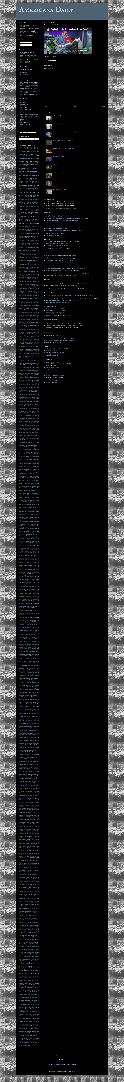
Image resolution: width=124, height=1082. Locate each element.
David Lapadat (24, 494)
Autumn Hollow (26, 390)
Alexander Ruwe (30, 356)
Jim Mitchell (31, 634)
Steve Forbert (27, 319)
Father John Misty (33, 539)
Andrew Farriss (21, 373)
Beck (38, 395)
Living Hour (29, 707)
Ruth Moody (37, 856)
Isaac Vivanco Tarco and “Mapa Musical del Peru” (56, 287)
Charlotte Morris (35, 191)
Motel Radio (25, 767)
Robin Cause (28, 842)
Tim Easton (24, 336)
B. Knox (26, 391)
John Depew (35, 642)
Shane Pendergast (36, 881)
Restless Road (25, 825)
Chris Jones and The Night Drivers (33, 241)
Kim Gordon (33, 278)
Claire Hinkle (33, 462)
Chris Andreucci (24, 449)
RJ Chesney (21, 305)
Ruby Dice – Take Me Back (51, 235)
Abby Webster (24, 349)
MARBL (20, 720)
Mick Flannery (36, 754)
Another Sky (33, 380)
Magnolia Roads (22, 287)
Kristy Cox (37, 682)
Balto (22, 230)
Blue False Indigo (34, 408)
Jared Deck (35, 613)
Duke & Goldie (34, 251)
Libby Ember (34, 699)
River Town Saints (33, 306)
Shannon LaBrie (32, 315)
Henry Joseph (31, 589)
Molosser (31, 150)
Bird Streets (37, 404)
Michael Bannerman (25, 750)
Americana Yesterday (24, 100)
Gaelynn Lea (21, 551)
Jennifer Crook (23, 624)
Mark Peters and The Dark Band (33, 734)
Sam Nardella (34, 863)
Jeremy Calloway (31, 626)
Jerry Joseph (37, 627)
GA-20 (27, 549)
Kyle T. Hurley (21, 281)
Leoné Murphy (26, 696)
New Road (37, 778)
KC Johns (24, 662)
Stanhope (29, 318)
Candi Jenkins (30, 236)
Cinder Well (31, 244)
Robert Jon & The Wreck (24, 154)
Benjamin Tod (21, 400)
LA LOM (22, 685)
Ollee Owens (32, 301)
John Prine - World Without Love (59, 189)
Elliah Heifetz (32, 524)
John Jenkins (27, 644)
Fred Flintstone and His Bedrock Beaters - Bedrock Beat (57, 340)
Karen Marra (32, 664)
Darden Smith (31, 486)
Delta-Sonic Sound (36, 503)
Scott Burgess (32, 874)
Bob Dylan (21, 169)
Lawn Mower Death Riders (30, 693)
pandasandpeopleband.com (50, 56)
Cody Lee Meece (33, 465)
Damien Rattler (36, 479)
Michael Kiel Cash (35, 751)
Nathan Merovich (36, 774)
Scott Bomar (27, 874)
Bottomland (28, 415)
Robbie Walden (34, 835)
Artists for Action (25, 385)
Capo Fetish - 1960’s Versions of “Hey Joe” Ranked (56, 363)
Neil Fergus (31, 777)
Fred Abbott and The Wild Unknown (25, 548)
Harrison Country (25, 582)
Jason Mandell (29, 616)
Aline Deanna (32, 357)
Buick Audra (37, 425)
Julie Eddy (35, 659)
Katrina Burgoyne (22, 278)
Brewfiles (23, 419)
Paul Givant (29, 799)
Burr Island (31, 234)
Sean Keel (37, 877)
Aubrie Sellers (33, 387)
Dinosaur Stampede (26, 508)
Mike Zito (27, 761)
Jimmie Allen (28, 635)
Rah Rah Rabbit (29, 818)
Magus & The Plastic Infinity (34, 724)
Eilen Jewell (21, 157)
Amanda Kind (27, 363)
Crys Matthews (29, 476)
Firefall (33, 254)
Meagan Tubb (21, 747)
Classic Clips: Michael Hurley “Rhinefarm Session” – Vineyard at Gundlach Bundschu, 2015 (64, 218)
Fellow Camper (31, 541)
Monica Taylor (21, 765)
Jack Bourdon (21, 603)
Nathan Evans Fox (22, 295)
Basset (31, 185)
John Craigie (31, 642)
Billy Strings (31, 155)
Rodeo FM (25, 843)
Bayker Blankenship (22, 395)
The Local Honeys (32, 329)
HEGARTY (21, 576)
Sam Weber (29, 866)
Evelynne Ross (28, 535)
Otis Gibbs (26, 215)
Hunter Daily (34, 594)
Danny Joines (25, 484)
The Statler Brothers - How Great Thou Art (54, 348)
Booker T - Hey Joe (49, 365)
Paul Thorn (21, 302)
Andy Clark (37, 374)
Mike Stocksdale (22, 761)
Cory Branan (28, 470)
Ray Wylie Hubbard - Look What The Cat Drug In (62, 140)
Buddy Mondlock (27, 425)
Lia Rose (23, 174)
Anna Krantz (26, 229)
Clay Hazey (29, 463)
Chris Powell (29, 456)
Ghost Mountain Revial (35, 561)
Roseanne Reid (21, 850)
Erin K (36, 531)
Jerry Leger (21, 205)
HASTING (37, 575)
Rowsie (35, 853)
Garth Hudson (35, 552)
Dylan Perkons (25, 517)
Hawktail (34, 583)
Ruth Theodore (21, 857)
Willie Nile (32, 342)
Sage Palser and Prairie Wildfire (24, 861)
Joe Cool (24, 638)
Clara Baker (25, 463)
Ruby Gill (30, 854)
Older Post (102, 106)
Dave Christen (26, 147)
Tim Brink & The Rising (32, 335)
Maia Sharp (21, 726)
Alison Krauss (36, 357)
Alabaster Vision (22, 353)
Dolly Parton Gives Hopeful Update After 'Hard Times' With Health (59, 257)
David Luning (21, 195)
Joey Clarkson (31, 641)
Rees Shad (21, 825)
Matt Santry (37, 741)
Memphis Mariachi (22, 748)
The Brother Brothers (33, 217)
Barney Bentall (26, 230)
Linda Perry (26, 703)
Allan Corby (26, 360)
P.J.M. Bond (29, 794)
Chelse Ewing (34, 446)
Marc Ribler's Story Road (25, 729)
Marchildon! (32, 729)
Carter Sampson (34, 436)
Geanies (32, 555)
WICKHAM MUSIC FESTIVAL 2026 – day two (56, 248)
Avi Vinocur (35, 390)
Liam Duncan (25, 699)
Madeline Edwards (22, 722)
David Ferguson (32, 250)
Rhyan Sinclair (28, 826)
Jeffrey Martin (24, 203)
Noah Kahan (23, 782)
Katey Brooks (24, 668)
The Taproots (24, 333)
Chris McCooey (34, 455)
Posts (22, 42)
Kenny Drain (31, 676)
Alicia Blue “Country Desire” (51, 216)
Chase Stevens (28, 446)
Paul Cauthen (24, 799)
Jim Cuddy (21, 634)
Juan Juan (25, 658)
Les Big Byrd (32, 696)
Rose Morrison (36, 849)
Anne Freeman (29, 378)
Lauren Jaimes (31, 692)
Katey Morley (21, 277)
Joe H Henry (33, 271)
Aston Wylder (27, 387)
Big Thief (37, 230)
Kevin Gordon (22, 207)
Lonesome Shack (32, 284)
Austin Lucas (34, 388)
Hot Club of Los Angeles (26, 593)
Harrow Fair (31, 582)
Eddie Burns (37, 518)
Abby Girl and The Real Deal (31, 347)
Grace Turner (21, 260)
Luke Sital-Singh (34, 716)
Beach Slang (28, 395)
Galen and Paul (24, 552)
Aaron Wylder (31, 224)
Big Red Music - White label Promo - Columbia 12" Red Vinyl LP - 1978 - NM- (62, 325)
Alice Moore (25, 357)
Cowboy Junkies (22, 473)
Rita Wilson (37, 832)
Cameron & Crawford (32, 431)
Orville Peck (21, 792)
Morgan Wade (22, 213)
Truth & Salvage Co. (29, 337)
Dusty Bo (35, 514)
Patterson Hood (34, 798)
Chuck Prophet (36, 460)
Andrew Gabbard (27, 373)
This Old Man (23, 76)
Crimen (24, 476)
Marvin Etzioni (34, 288)
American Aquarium (30, 227)
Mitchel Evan (26, 764)
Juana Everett (29, 658)
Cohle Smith (25, 466)
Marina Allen (36, 730)
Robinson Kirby (34, 842)
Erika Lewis (32, 531)
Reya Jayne (31, 825)
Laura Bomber (30, 689)
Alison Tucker (32, 359)
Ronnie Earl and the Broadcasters (29, 846)
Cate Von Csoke (31, 237)
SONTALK (37, 860)
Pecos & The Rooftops (28, 803)
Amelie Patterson (24, 364)
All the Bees (27, 182)
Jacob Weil (32, 604)
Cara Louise (23, 189)
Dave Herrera (21, 490)
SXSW (31, 216)
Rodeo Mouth (32, 308)
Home (75, 106)
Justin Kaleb (32, 205)
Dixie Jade (35, 508)
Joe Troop (25, 640)
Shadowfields (28, 880)
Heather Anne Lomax (23, 263)
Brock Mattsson (36, 421)
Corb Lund (24, 469)
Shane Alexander (25, 881)
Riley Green (24, 832)
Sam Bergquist (24, 863)
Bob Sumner (31, 411)
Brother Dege (23, 424)
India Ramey (34, 200)
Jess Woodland (24, 630)
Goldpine (29, 565)
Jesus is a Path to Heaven (32, 631)
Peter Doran (35, 805)
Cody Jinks (37, 155)
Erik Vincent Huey (25, 198)
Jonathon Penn (25, 654)
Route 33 (32, 853)
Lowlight (37, 713)
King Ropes (27, 679)
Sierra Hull (32, 316)
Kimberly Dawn (36, 678)
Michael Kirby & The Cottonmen (25, 753)
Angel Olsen (26, 376)
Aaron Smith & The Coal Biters (29, 346)
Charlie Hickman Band (23, 442)
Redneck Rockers (36, 823)
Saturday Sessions (36, 873)
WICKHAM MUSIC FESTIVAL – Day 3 (54, 247)
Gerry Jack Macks (30, 559)
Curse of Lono (27, 477)
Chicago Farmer (22, 192)
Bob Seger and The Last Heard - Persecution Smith (56, 337)
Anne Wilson (34, 378)
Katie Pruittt (34, 672)
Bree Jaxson (34, 418)
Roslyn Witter (30, 851)
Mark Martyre (37, 733)
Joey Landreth (36, 641)
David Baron (34, 491)
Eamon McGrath (22, 518)
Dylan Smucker (36, 517)
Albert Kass (28, 353)
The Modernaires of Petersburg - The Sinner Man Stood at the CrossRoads (29, 83)
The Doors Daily (23, 119)
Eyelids (34, 537)
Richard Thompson (27, 829)
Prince (20, 813)
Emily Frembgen (24, 527)
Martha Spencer (22, 736)
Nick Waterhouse (26, 781)
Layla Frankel (24, 695)
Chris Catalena (21, 450)
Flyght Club (31, 544)
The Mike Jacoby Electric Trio (31, 220)
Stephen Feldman (22, 319)
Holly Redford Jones (26, 592)
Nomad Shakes (24, 785)
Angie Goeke (21, 377)
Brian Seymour (27, 169)
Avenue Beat (21, 185)
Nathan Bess (25, 774)
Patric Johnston (30, 796)
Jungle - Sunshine (49, 380)
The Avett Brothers (32, 323)
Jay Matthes (25, 617)
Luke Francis (26, 285)
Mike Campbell (34, 757)
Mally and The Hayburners (34, 726)
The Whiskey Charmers (31, 333)
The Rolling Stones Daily (25, 124)
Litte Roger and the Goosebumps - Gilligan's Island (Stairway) (58, 338)
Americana (37, 367)
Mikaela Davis (29, 757)
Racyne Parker (22, 818)
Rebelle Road (23, 306)
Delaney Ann (25, 503)
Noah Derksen (23, 299)
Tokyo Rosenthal (36, 222)
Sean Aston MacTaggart (26, 877)
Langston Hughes (27, 686)
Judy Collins (35, 274)
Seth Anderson (26, 312)
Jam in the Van (36, 609)
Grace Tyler (37, 566)
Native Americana (28, 775)
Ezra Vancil (24, 538)
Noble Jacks (21, 784)
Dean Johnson (34, 498)
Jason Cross (33, 614)
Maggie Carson (36, 723)
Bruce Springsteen (35, 169)
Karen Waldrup (36, 664)
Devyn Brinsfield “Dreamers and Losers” (54, 222)
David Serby (37, 250)
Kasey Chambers (34, 665)
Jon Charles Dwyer (33, 648)
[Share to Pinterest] (55, 60)
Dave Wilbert (21, 491)
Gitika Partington (24, 258)
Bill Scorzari (21, 186)
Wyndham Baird (36, 223)
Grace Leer (37, 258)
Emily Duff (21, 159)
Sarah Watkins (31, 871)
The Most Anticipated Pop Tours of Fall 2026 (55, 302)
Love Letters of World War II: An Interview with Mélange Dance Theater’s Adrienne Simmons (64, 282)
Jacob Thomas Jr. (27, 604)
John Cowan (21, 642)
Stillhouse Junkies (33, 319)
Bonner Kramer (36, 412)
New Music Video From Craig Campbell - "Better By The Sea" (58, 208)
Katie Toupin (37, 277)
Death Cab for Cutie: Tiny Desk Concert (54, 312)
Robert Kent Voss (30, 839)
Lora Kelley (23, 712)
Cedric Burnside (33, 439)
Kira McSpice (21, 681)
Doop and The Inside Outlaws (27, 511)
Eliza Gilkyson (34, 196)
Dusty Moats (27, 196)
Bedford (20, 397)
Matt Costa (37, 740)
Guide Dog (24, 575)
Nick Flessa (30, 298)
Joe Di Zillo (28, 638)
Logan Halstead (34, 709)
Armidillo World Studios (33, 384)
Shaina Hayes (33, 880)
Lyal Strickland (27, 719)
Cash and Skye (25, 237)
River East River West (29, 833)
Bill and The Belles (29, 402)
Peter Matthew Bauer (25, 806)
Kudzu (27, 207)
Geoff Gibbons (31, 257)
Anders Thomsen (24, 370)
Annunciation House (26, 380)
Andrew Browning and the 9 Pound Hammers (31, 371)
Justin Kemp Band (29, 661)
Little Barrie (23, 705)
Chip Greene (35, 448)
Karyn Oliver (27, 665)
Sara (32, 867)
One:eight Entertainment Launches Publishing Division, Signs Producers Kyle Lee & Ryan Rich (65, 273)
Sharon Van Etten (22, 884)
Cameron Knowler (25, 432)
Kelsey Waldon (30, 675)
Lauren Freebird (25, 692)
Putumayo (29, 813)
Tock (31, 222)
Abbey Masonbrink (22, 347)
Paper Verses (21, 796)
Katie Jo (24, 672)
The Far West (24, 328)
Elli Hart (27, 524)
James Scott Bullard (27, 611)
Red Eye (20, 823)
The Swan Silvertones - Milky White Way (28, 88)
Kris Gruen (21, 682)
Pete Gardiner (25, 302)
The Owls (37, 330)
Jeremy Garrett (21, 627)
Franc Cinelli (23, 546)
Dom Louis (23, 510)
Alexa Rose (25, 356)
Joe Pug (32, 638)
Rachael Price (23, 815)
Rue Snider (21, 216)
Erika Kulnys (27, 531)
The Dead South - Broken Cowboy (27, 28)
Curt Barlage (32, 477)
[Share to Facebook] (53, 60)
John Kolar (32, 644)
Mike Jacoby (27, 758)
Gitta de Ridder (36, 562)
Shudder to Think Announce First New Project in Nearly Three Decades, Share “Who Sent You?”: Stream (67, 297)
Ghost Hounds (27, 561)
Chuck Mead (31, 460)
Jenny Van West (25, 626)
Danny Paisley (36, 484)
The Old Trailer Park (24, 122)
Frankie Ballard (29, 546)
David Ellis (29, 493)
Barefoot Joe (27, 394)
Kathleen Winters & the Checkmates (26, 669)
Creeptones (21, 476)
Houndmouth (34, 593)
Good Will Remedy (31, 258)
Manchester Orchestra (28, 727)
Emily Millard (26, 528)
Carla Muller (23, 435)
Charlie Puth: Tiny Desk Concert (52, 313)
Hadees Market (26, 576)
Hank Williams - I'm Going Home (27, 94)
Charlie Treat (37, 239)
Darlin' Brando (36, 486)
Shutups (25, 885)
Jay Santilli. (30, 617)
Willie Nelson (26, 168)
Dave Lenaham (31, 490)
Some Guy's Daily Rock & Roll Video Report (29, 114)
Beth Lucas (31, 401)
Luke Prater (28, 716)
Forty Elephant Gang (22, 256)
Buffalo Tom (32, 425)
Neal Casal (37, 775)
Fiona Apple (37, 541)
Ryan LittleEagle (36, 857)
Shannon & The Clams (28, 883)
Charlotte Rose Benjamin (32, 445)
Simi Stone (22, 887)
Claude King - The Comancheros (52, 352)
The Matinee (26, 330)
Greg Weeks (26, 572)
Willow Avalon (21, 343)
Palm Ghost (23, 795)
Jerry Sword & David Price (23, 628)
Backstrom (35, 391)
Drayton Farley (28, 171)
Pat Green (25, 796)
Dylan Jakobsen (34, 515)
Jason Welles (35, 616)
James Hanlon (21, 610)
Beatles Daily (23, 102)
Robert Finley (23, 837)
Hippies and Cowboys (32, 263)
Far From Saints (27, 539)
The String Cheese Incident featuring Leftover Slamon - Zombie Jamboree (60, 379)
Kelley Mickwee (36, 674)
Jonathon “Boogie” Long (32, 654)
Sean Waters (21, 878)
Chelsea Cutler (29, 240)
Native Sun (33, 775)
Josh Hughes (32, 657)
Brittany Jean (27, 421)
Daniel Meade (27, 483)
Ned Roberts (26, 777)
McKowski (37, 210)
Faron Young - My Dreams (51, 355)
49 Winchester (21, 224)
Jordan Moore (29, 274)
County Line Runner (35, 470)
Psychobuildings (24, 813)
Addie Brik (21, 352)
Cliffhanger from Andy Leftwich (26, 59)
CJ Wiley (32, 428)
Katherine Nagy (30, 668)
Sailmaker (32, 861)
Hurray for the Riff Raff (31, 596)
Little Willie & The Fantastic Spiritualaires (29, 706)
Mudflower (25, 768)
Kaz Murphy (30, 674)
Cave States (29, 439)
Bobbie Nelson (21, 412)
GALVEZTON (31, 549)
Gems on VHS (36, 555)
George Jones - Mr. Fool (50, 350)
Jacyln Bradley (21, 606)
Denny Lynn (37, 504)
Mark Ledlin (32, 733)
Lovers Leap (27, 713)
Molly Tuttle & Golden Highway (29, 294)
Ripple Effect (32, 832)
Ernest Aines (24, 532)
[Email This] (48, 60)
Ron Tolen (34, 145)
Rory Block (37, 308)
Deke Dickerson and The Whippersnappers (30, 501)
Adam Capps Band (36, 349)
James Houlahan (27, 610)
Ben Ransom (33, 398)
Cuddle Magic (21, 477)
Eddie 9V (27, 518)
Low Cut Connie (33, 713)
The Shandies (32, 179)
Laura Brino (35, 689)
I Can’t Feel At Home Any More (26, 71)
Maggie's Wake (36, 285)
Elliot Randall (36, 524)
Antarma (37, 380)
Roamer (38, 833)
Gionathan (31, 562)
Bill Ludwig (23, 402)
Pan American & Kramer (30, 795)
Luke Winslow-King (26, 717)
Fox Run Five (35, 545)
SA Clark (26, 860)
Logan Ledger (27, 284)
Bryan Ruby (27, 234)
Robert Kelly (24, 839)
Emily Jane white (36, 527)
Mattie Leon (25, 744)
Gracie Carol (21, 568)
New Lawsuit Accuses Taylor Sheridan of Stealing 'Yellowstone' (58, 255)
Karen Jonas (27, 664)
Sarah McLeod (24, 870)
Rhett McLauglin (36, 825)
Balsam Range (27, 185)
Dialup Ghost (21, 507)
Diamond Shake (27, 507)
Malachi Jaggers (28, 287)
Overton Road (34, 792)
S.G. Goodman (21, 860)
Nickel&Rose (33, 213)
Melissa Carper (27, 291)
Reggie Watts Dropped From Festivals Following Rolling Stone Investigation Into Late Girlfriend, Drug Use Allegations (70, 298)
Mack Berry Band (29, 720)
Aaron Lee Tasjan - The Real (58, 156)
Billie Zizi (35, 402)
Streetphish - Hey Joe (50, 362)
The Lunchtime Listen (24, 120)
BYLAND (31, 391)
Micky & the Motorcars (27, 755)
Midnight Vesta (23, 757)
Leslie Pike (37, 696)
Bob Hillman (21, 411)
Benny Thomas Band (33, 400)
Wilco (26, 223)
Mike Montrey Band (35, 760)
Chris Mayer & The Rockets (24, 455)
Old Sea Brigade (32, 788)
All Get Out (21, 360)
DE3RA (25, 479)
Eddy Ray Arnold (22, 520)
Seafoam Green (36, 150)
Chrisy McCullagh (25, 460)
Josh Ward (21, 658)
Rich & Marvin (34, 826)
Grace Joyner (27, 566)
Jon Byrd (27, 648)
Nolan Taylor (29, 299)
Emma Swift (24, 253)
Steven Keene (33, 157)
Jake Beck (20, 607)
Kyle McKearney (36, 280)
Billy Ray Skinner (25, 404)
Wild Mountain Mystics (25, 342)
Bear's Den (37, 168)
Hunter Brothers (28, 594)
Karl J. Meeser (22, 665)
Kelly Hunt (21, 675)
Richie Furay (24, 830)
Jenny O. (33, 624)
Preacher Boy (24, 812)
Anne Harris (37, 182)
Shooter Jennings (22, 316)
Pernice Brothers (25, 805)
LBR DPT (26, 685)
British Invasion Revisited (25, 109)
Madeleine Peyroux (23, 210)
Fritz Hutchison (34, 548)
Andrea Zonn (21, 371)
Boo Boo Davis (32, 414)
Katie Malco (27, 277)
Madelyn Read (36, 722)
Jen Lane (32, 268)
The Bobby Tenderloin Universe (25, 325)
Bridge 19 (35, 419)
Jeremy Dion (37, 626)
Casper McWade (24, 438)
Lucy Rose (37, 284)
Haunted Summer (29, 261)
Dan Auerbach (31, 193)
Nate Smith (34, 772)
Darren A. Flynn (22, 487)
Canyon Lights (33, 433)
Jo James (33, 637)
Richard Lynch (21, 829)
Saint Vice (35, 861)
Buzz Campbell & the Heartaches (24, 426)
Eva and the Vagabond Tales (26, 254)
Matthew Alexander (32, 743)
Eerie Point (33, 520)
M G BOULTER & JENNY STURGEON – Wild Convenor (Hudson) (60, 241)
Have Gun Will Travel (26, 583)
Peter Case (35, 165)
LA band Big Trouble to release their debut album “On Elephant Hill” (59, 220)
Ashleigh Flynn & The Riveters (32, 183)
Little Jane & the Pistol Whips (31, 705)
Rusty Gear (26, 309)
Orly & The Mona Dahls (35, 791)
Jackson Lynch (21, 604)
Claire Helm (28, 462)
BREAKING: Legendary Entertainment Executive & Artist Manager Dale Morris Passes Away (64, 268)
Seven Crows (26, 878)
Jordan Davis (32, 655)
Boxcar (31, 415)
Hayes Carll (24, 585)
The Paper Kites (26, 222)
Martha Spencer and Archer (30, 736)
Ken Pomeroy (35, 675)
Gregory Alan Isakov (32, 572)
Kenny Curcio (36, 206)
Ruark (38, 853)
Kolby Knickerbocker (27, 681)
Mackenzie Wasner (36, 720)
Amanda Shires (29, 151)
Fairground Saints (30, 538)
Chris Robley (34, 192)
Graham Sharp (26, 260)
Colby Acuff (21, 171)
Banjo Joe (23, 394)
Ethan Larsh (25, 534)
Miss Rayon (21, 764)
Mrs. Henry (30, 767)
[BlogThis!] (50, 60)
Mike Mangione (22, 760)
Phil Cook (35, 806)
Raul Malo (26, 819)
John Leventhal (36, 644)
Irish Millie (30, 264)
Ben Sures (37, 398)
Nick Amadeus (24, 298)
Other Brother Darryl (27, 792)
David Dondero (24, 493)
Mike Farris (23, 758)
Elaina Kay (21, 521)
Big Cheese (36, 401)
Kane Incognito (32, 275)
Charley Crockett (36, 151)
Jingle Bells (29, 637)
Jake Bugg (24, 607)
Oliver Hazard (27, 301)
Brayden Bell (23, 418)
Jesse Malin (28, 270)
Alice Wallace (21, 182)
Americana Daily (46, 10)
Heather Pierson (25, 586)
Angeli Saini (37, 376)
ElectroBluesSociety (35, 521)
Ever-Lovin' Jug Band (35, 535)
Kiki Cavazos (26, 678)
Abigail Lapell (21, 226)
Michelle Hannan (30, 754)
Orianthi (29, 791)
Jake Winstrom (31, 609)
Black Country (21, 405)
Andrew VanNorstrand (31, 374)
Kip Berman (31, 679)
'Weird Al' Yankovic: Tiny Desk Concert (54, 308)
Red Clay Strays (36, 822)
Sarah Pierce (30, 870)
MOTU (24, 720)
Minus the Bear (33, 761)
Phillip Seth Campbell (26, 808)
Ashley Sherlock (22, 387)
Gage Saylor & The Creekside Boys (30, 551)
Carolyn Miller (23, 436)
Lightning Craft (23, 700)
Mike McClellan (28, 760)
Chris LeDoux (36, 453)
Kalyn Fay (23, 664)
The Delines (26, 326)
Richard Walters (34, 829)
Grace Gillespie (21, 566)
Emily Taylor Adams (33, 528)
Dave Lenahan (36, 490)
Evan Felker (35, 534)
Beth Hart (24, 401)
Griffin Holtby (29, 573)
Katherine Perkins (36, 668)
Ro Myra (34, 833)
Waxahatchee (25, 181)
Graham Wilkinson (36, 568)
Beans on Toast (36, 185)
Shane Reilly (21, 883)
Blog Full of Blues (24, 106)
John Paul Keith (33, 645)
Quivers (38, 813)
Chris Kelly (31, 453)
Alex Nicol (37, 181)
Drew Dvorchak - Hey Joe (51, 367)
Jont (29, 655)
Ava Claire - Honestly (56, 115)
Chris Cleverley (32, 450)
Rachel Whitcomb (36, 816)
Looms (20, 209)
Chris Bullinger (24, 241)
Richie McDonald (30, 830)
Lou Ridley (23, 713)
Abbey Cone (37, 346)
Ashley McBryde (31, 385)
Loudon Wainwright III (27, 209)
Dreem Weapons (25, 513)
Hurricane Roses (24, 264)
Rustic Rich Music (25, 856)
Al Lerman (37, 352)
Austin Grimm (29, 388)
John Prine (32, 161)
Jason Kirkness (24, 616)
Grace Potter (24, 161)
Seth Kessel (31, 312)
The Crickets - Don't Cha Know (52, 342)
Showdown (28, 316)
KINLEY (22, 275)
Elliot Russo (21, 525)
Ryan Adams (26, 857)
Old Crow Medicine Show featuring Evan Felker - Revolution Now (28, 30)
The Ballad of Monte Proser (25, 72)
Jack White (37, 603)
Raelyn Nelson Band (32, 305)
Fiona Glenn (21, 542)
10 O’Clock (22, 74)
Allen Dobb (32, 182)
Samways (29, 867)
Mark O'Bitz (25, 734)
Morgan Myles (33, 765)
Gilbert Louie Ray (22, 562)
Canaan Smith (21, 433)
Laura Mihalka (26, 690)
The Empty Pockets (31, 326)
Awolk (23, 391)
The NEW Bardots (32, 330)
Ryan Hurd (31, 857)
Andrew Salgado (24, 374)
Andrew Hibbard (33, 373)
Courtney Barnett (31, 247)
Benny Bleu (27, 400)
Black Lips (26, 405)
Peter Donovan (30, 302)
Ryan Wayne (28, 167)
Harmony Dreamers (33, 580)
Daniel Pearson (33, 483)
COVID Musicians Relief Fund (28, 429)
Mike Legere (30, 292)
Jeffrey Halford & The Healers (31, 621)
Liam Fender (29, 699)
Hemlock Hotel (33, 587)
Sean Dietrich (33, 877)
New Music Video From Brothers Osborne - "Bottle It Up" (57, 201)
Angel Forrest (21, 376)
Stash (33, 318)
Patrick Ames (21, 798)
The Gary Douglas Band (31, 328)
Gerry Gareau (24, 559)
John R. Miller (24, 274)
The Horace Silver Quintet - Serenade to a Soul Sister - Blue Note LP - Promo (61, 323)
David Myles (27, 195)
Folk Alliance (36, 254)
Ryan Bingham (31, 309)
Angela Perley (31, 376)
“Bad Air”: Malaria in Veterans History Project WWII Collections (59, 285)
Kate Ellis (37, 275)
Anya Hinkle (21, 183)
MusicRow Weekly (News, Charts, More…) (54, 272)
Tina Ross (28, 336)
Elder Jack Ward (29, 521)
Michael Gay (24, 751)
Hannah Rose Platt (23, 152)
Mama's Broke (21, 727)
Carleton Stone (33, 435)
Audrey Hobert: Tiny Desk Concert (53, 310)
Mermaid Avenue (22, 212)
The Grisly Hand (33, 219)
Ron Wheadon (36, 844)
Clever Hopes (34, 463)
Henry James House (25, 589)
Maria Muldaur (24, 730)
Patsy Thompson (27, 798)
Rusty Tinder (32, 856)
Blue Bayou (28, 408)
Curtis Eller (37, 477)
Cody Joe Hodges (25, 465)
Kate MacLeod (33, 172)
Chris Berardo (30, 449)
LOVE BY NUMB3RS (32, 685)
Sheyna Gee (37, 315)
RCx (20, 815)
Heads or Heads (29, 585)
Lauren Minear (36, 692)
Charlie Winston (24, 443)
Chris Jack (31, 452)
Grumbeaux (34, 573)
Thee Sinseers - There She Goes (52, 377)
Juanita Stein (34, 658)
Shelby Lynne (37, 884)
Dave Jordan (26, 490)
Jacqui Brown (37, 604)
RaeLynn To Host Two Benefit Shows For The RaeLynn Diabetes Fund (60, 270)
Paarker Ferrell (34, 794)
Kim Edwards (31, 678)
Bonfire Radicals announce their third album (54, 243)
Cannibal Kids (27, 433)
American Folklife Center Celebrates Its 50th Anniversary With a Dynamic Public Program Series (65, 283)
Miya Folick (31, 764)
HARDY (33, 575)
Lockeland (29, 709)
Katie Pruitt (32, 277)
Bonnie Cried (21, 414)
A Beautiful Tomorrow (28, 343)
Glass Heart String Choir (23, 563)
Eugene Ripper (29, 534)
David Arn (27, 250)
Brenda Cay (25, 188)
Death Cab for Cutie (25, 500)
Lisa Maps (35, 703)
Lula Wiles (33, 717)
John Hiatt (23, 644)
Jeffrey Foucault (22, 621)
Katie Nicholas (29, 672)
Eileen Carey (37, 520)
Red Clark (31, 822)
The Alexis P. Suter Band (23, 323)
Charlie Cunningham (25, 239)
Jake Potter (21, 609)
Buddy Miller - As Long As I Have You (28, 25)
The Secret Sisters (27, 332)
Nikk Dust (31, 781)
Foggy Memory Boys (22, 545)
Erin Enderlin (32, 198)
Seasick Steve (21, 312)
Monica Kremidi (36, 764)
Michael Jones (29, 751)
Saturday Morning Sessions (27, 873)
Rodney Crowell (34, 154)
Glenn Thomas (34, 563)
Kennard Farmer (25, 676)
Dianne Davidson (33, 507)
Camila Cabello (31, 432)
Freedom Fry (26, 199)
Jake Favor (28, 607)
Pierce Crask (23, 809)
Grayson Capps (32, 569)
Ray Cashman (36, 819)
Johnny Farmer (33, 647)
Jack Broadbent (27, 603)
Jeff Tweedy (28, 268)
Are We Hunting (33, 383)
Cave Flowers (36, 189)
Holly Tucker (32, 592)
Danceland (37, 481)
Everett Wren (21, 537)
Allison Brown (36, 360)
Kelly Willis (25, 675)
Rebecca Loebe (25, 175)
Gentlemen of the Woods (34, 556)
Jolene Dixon (23, 648)
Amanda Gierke (21, 363)
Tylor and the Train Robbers (27, 339)
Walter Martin (21, 223)
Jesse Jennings (34, 630)
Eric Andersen (35, 253)
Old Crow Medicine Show (27, 165)
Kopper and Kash (34, 681)
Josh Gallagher (26, 657)
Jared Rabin (23, 614)
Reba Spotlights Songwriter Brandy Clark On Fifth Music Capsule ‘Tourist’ (61, 275)
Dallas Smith (31, 479)
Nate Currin (30, 772)
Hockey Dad (35, 590)
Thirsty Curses (24, 335)
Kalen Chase (27, 275)
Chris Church (26, 450)
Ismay (23, 202)
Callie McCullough (24, 236)
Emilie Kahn (34, 525)
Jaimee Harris (32, 606)
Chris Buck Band (36, 449)
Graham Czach (29, 568)
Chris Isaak (27, 452)
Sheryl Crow (21, 217)
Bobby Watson (26, 412)
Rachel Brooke (24, 816)
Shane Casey (30, 881)
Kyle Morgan (29, 683)
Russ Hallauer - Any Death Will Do (59, 181)
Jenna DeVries (34, 623)
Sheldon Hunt (21, 885)
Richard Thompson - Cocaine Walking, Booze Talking (63, 148)
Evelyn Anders (23, 535)
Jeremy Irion (27, 627)
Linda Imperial (21, 703)
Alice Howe (34, 226)
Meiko (38, 747)
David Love (29, 494)
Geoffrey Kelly (26, 558)
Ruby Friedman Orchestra (23, 854)
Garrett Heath (32, 199)
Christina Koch (25, 459)
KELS (28, 662)
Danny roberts (21, 486)
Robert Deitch (31, 836)
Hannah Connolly (25, 579)
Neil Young (35, 295)
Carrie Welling (28, 436)
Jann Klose (31, 613)
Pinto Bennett (23, 304)
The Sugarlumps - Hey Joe (51, 369)
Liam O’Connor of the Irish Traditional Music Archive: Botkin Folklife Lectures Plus (63, 288)
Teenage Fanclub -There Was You (52, 375)
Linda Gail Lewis (36, 702)
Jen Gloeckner (29, 623)
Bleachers (30, 407)
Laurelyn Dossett (33, 690)
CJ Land (28, 428)
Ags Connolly (31, 352)
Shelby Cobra (31, 884)
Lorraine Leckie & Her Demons (31, 712)
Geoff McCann (21, 558)
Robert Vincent (23, 842)
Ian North (29, 200)
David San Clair (34, 496)
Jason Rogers (35, 267)
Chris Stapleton (33, 243)
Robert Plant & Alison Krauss (29, 840)
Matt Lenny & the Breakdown (24, 741)
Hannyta (35, 579)
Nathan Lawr (28, 213)
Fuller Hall (23, 549)
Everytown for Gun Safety (28, 537)
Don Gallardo (34, 510)
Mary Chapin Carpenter (32, 738)
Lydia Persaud (36, 209)
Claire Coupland (22, 462)
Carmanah (34, 236)
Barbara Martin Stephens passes (26, 55)
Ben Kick (29, 398)
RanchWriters (21, 819)
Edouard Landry (28, 520)
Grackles (25, 568)
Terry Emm (27, 322)
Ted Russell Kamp (27, 148)
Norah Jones (29, 785)
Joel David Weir (30, 640)
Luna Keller (37, 717)
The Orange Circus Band (27, 178)
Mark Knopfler (26, 733)
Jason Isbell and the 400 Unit (27, 267)
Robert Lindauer (36, 839)
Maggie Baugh (31, 723)
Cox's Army (27, 473)
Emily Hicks (30, 527)
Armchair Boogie (25, 384)
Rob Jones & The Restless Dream (25, 835)
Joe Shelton (36, 638)
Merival (35, 748)
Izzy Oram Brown (34, 600)
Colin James (30, 466)
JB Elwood (27, 202)
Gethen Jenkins (21, 561)
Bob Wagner (37, 411)
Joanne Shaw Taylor (22, 271)
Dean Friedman (29, 498)
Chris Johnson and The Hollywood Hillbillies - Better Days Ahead (65, 132)
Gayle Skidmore (27, 555)
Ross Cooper (35, 851)
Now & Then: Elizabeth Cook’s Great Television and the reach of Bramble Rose (61, 230)
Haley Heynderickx (33, 576)
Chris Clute (37, 450)
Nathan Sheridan (22, 775)
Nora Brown (34, 299)
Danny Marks (31, 484)
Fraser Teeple (34, 256)
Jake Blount (30, 265)
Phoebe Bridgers (34, 808)
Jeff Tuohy (37, 620)
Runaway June (21, 309)
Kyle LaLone (31, 280)
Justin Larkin (35, 661)
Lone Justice (34, 710)
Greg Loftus (24, 261)
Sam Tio (35, 309)
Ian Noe (30, 597)
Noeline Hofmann (33, 784)
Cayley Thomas (22, 191)
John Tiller (23, 647)
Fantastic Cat (21, 539)
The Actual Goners (36, 322)
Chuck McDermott (25, 244)
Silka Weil (33, 885)
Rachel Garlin (29, 816)
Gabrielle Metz (36, 549)
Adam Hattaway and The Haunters (25, 350)
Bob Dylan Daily (23, 107)
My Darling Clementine (30, 770)
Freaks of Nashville (35, 546)
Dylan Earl (23, 515)
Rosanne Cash (25, 849)
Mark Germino (21, 733)
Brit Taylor (23, 421)
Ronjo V (20, 846)
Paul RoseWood (36, 802)
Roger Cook (29, 843)
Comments (23, 45)
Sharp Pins (27, 884)
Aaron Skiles (32, 168)
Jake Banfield (37, 606)
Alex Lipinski (29, 354)
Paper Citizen (37, 301)
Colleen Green (26, 246)
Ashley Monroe (36, 385)
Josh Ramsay (37, 657)
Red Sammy (31, 823)
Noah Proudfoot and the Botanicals (32, 782)
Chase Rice (24, 446)
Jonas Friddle (33, 651)
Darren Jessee (27, 487)
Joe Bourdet (28, 271)
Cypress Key (21, 479)
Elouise (25, 525)
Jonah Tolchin (30, 162)
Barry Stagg (37, 394)
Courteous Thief (22, 472)
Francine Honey (29, 256)
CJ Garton (24, 428)
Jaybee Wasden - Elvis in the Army (52, 335)
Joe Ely (28, 161)
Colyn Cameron (33, 246)
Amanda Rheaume (33, 363)
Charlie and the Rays (23, 240)
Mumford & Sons (30, 768)
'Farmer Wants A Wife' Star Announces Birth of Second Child (58, 262)
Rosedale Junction (28, 850)
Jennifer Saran (29, 624)
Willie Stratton (36, 342)
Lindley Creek (31, 703)
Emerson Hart (29, 525)
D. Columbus (36, 247)
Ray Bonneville (31, 819)
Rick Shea (35, 830)
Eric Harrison (26, 159)
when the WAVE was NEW (25, 126)
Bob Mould (26, 411)
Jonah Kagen (28, 651)
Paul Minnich (29, 801)
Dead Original (24, 498)
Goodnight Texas (33, 159)
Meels (25, 747)
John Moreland (27, 645)
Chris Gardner (28, 192)
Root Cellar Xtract (26, 847)
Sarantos (35, 871)
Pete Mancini (31, 215)
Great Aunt (31, 260)
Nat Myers (37, 294)
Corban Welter (28, 469)
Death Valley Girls (33, 500)
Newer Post (47, 106)
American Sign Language (30, 367)
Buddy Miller (21, 425)
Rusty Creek (26, 216)
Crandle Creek (27, 474)
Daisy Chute (24, 193)
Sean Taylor (37, 311)
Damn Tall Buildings (29, 480)
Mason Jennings (26, 740)
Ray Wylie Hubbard (22, 820)
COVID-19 (35, 234)
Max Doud (34, 744)
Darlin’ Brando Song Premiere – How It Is (54, 233)
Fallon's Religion (36, 538)
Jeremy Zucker (31, 627)
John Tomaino (28, 647)
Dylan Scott (31, 517)
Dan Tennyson (27, 481)
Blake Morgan (28, 186)
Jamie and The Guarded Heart (24, 613)
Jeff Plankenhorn (32, 620)
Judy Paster (24, 659)
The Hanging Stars (25, 329)
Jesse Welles (33, 147)
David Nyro (24, 496)
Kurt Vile (20, 683)
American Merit (30, 364)
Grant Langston (21, 569)
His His (30, 590)
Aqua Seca (37, 381)
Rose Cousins (30, 849)
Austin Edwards (24, 388)
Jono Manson (25, 655)
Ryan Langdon (32, 175)
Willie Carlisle (31, 181)
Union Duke (34, 339)
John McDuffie (21, 645)
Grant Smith (27, 569)
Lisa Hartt (22, 284)
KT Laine (30, 662)
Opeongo (26, 791)
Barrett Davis (32, 394)
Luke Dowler (21, 285)
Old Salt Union (25, 788)
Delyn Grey (21, 504)
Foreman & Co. (29, 545)
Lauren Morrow (22, 693)
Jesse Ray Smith (33, 270)
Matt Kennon (37, 289)
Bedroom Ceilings (25, 397)
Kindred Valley (21, 679)
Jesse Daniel (29, 630)
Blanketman (26, 407)
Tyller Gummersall (22, 151)
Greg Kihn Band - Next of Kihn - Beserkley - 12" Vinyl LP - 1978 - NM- (60, 327)
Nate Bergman (25, 772)
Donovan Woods (33, 195)
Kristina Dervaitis (31, 682)
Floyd (22, 199)
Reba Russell (34, 820)
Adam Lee (33, 350)
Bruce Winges (29, 424)
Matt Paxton (32, 741)
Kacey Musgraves (29, 206)
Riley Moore (36, 215)
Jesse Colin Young (22, 270)
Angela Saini (21, 229)
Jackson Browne (25, 265)
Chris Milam (25, 456)
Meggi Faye (34, 747)
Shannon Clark (36, 883)
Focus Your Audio (36, 544)
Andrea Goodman (36, 370)
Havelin (31, 583)
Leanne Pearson (32, 695)
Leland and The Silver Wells (27, 282)
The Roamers (21, 332)
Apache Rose (33, 381)
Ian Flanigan (23, 597)
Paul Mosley (34, 801)
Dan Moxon (36, 193)
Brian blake (31, 419)
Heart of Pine (34, 585)
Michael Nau (24, 754)
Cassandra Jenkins (36, 438)
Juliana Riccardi (30, 659)
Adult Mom (26, 352)
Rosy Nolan (29, 853)
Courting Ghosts (28, 472)
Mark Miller (21, 734)
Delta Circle (30, 503)
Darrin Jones (32, 487)
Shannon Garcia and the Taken (24, 315)
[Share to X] (51, 60)
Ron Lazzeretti (31, 844)
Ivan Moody (28, 600)
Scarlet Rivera (21, 874)
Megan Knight (29, 747)
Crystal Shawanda (36, 476)
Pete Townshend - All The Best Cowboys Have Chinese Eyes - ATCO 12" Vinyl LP (62, 322)
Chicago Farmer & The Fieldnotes (27, 448)
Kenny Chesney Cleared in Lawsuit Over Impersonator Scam (58, 258)
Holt (36, 592)
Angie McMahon (27, 377)
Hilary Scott (27, 590)
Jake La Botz (34, 265)
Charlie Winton (30, 443)
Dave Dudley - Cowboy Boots (52, 354)
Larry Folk (21, 688)
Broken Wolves (31, 422)
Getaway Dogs (36, 559)
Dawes (20, 498)
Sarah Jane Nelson (31, 868)
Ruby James (35, 854)
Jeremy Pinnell (30, 203)
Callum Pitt (26, 431)
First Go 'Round (27, 542)
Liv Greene (25, 707)
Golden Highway (24, 565)
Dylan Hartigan (28, 515)
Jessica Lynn (30, 152)
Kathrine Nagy (36, 669)
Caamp (35, 429)
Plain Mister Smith (30, 809)
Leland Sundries (27, 164)
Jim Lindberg (25, 634)
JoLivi (37, 637)
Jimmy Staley (24, 637)
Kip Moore (37, 278)
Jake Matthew (33, 607)
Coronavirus (24, 470)
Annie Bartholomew (32, 229)
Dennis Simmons (32, 504)
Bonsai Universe (26, 414)
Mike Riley (34, 292)
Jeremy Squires (36, 203)
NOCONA (27, 174)
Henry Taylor (35, 589)
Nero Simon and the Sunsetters (29, 778)
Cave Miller (24, 439)
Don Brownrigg (28, 510)
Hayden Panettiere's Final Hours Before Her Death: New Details (58, 260)
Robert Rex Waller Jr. (25, 308)
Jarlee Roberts (28, 614)
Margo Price (33, 148)
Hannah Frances (31, 579)
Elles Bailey (24, 524)
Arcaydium (27, 383)
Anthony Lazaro (27, 381)
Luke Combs (23, 716)
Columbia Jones (24, 467)
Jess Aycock (31, 628)
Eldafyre (24, 521)
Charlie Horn (29, 442)
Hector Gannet (36, 586)
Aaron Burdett (26, 224)
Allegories (31, 360)
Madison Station (26, 723)
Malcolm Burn (26, 726)
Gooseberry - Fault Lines (51, 382)
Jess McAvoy (35, 628)
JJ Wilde (37, 264)
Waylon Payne (35, 340)
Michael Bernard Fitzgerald (33, 212)
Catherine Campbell (30, 189)
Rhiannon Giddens (22, 826)
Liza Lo (32, 164)
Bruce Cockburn (21, 234)
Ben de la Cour (32, 230)
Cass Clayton (30, 438)
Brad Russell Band (36, 415)
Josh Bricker (21, 657)
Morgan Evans (27, 765)
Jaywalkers (35, 617)
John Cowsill (26, 642)
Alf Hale (35, 356)
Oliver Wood (27, 789)
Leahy (28, 695)
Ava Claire (31, 390)
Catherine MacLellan (35, 158)
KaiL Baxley (34, 662)
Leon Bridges (21, 696)
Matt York (26, 743)
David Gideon (34, 493)
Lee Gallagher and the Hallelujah (30, 281)
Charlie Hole (32, 239)
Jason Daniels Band (33, 202)
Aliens (28, 357)
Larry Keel (25, 688)
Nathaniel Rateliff (33, 174)
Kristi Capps (25, 682)
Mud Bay (20, 768)
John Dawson (26, 205)
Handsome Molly (23, 69)
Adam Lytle (37, 350)
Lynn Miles (37, 719)
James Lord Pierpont (33, 610)
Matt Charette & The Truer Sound (28, 289)
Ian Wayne (34, 597)
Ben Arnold (25, 398)
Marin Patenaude (31, 730)
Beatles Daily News (24, 104)
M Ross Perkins (27, 157)
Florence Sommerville (24, 544)
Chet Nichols (34, 240)
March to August (34, 287)
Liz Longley (25, 709)
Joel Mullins (35, 640)
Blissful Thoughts (22, 408)
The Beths (37, 323)
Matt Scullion (21, 743)
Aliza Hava (37, 359)
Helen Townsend (22, 587)
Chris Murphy (21, 243)
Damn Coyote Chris (22, 480)
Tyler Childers (26, 155)
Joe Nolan (37, 271)
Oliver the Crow (32, 789)
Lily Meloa (25, 702)
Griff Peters (24, 573)
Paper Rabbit (37, 795)
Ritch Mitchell (21, 833)
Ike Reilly (37, 597)
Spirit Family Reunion (23, 318)
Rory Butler (31, 847)
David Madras (34, 494)
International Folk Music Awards (29, 599)
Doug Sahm (35, 511)
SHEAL (33, 860)
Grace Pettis (32, 566)
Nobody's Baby (27, 784)
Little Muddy (36, 207)
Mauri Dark (29, 744)
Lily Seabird (30, 702)
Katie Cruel (34, 671)
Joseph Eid (37, 655)
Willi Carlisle (29, 223)
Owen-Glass (25, 794)
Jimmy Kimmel (33, 635)
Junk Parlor (24, 661)
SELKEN (30, 860)
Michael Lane (33, 753)
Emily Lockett (21, 528)
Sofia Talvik (37, 316)
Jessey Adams (25, 631)
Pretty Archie (37, 304)
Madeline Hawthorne (29, 722)
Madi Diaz (21, 723)
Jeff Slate (23, 268)
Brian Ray (27, 419)
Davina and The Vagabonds (34, 497)
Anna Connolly (32, 377)
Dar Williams (26, 486)
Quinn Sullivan (33, 813)
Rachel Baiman (28, 815)
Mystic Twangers (27, 771)
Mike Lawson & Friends (34, 758)
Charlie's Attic (24, 445)
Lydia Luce (33, 719)
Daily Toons (22, 111)
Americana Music (25, 146)
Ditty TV (31, 508)
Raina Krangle (36, 818)
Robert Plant (21, 840)
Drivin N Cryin (24, 514)
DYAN (28, 479)
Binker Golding (32, 404)
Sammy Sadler (24, 867)
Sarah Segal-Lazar (26, 311)
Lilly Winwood (34, 700)
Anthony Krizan (21, 381)
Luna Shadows (21, 719)
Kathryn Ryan (28, 671)
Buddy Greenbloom (35, 424)
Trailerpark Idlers (34, 336)
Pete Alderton (30, 805)
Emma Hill (33, 171)
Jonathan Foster (33, 652)
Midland (34, 755)
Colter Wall (35, 466)
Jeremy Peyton (36, 268)
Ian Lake (27, 597)
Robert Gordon (29, 837)
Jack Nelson (32, 603)
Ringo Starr (28, 832)
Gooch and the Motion (35, 565)
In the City (21, 599)
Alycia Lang (24, 227)
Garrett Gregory (29, 552)
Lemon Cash (35, 282)
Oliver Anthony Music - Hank (58, 173)
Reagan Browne (28, 820)
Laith (23, 686)
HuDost (24, 594)
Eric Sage (23, 531)
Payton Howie (21, 803)
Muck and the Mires (35, 767)
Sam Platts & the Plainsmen (32, 864)
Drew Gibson (30, 513)
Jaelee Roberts (26, 606)
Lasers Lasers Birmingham (32, 688)
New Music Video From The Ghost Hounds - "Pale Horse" (57, 203)
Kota (38, 681)
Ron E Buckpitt (25, 844)
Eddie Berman (31, 518)
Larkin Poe (37, 686)
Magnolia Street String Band (24, 724)
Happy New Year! (25, 580)
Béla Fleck (32, 426)
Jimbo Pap (24, 635)
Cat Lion (20, 439)
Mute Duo (24, 770)
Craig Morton (21, 474)
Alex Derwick (24, 354)
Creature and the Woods (34, 474)
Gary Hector (26, 257)
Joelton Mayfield (25, 641)
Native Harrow (29, 295)
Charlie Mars (34, 442)
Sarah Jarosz (25, 176)
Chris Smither (27, 243)
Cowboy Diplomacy (35, 472)
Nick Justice (34, 298)
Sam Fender (30, 863)
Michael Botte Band (32, 750)
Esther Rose (29, 532)
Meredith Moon (30, 748)
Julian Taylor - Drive (24, 35)
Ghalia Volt (24, 200)
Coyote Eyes (32, 473)
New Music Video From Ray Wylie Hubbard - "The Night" (57, 205)
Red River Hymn (25, 823)
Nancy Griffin (33, 771)
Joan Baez (37, 270)
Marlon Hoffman (31, 210)
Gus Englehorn (29, 575)
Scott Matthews (31, 176)
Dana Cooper (33, 481)
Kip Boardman (36, 679)
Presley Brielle (30, 812)
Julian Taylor (36, 152)
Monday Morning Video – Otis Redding (54, 228)
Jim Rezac (36, 634)
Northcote (33, 785)
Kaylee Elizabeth (25, 674)
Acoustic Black (29, 349)
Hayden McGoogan (36, 261)
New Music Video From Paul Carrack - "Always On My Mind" (58, 207)
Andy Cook (37, 227)
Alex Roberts (34, 354)
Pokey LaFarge (29, 304)
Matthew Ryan (21, 291)
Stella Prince (37, 318)
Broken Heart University (23, 422)
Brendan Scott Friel (36, 233)
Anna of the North (22, 378)
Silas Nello (29, 885)
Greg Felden (35, 260)
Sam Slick (24, 866)
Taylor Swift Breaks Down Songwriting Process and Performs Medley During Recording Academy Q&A (67, 295)
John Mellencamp (26, 172)
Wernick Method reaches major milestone (28, 52)
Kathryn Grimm (22, 671)
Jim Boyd (37, 633)
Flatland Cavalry (33, 542)
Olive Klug (37, 788)
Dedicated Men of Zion (23, 251)
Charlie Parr (28, 191)
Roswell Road (23, 853)
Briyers (32, 421)
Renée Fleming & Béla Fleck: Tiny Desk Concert (55, 315)
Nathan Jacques (30, 774)
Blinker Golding (36, 407)
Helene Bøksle (27, 587)
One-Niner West (21, 791)
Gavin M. (22, 555)
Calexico (22, 431)
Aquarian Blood (22, 383)
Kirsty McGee (26, 280)
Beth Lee (27, 401)
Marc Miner (35, 727)
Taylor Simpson (21, 322)
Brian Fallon (30, 188)
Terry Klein (31, 322)
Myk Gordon (21, 771)
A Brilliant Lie (35, 343)
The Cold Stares (34, 325)
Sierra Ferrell (34, 167)
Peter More (31, 806)
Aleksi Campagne (34, 353)
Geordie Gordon (32, 558)
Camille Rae (37, 432)
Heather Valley (31, 586)
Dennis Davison (26, 504)
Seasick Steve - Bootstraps (57, 164)
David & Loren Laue (28, 491)
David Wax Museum (25, 497)
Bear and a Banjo (34, 395)
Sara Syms (35, 867)
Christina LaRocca (32, 459)
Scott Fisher (32, 311)
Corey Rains (34, 469)
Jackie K (20, 265)
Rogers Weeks (34, 843)
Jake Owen (37, 607)
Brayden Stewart (29, 418)
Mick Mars (21, 755)
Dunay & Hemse (30, 514)
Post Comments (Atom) (54, 109)
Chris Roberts (34, 456)
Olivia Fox (37, 789)
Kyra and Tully (34, 683)
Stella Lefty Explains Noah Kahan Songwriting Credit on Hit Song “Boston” (61, 300)
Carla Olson (28, 435)
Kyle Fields (25, 683)
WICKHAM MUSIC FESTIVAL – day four (55, 245)
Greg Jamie (21, 572)
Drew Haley (35, 513)
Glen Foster (30, 563)
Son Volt (26, 217)
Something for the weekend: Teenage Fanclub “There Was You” (58, 215)
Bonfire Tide (32, 412)
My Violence (37, 770)
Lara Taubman (32, 686)
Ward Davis (30, 340)
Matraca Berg (32, 740)
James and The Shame (35, 611)
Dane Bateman (21, 483)
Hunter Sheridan (24, 596)
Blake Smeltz (34, 186)
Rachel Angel (26, 305)
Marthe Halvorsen (27, 737)
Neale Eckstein (21, 777)
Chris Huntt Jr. (21, 452)
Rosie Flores (34, 850)
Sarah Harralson (24, 868)
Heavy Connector (23, 112)
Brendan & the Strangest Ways (27, 233)
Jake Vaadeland (25, 609)
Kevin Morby (27, 278)
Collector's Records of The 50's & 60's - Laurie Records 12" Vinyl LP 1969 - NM (62, 329)
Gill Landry (28, 562)
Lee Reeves (37, 695)
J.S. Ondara (34, 264)
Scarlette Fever (36, 216)
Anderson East (30, 370)
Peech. (33, 803)
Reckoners (28, 306)
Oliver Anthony (21, 789)
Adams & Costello (28, 226)
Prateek (33, 304)
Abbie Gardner (36, 224)
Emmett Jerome (29, 253)
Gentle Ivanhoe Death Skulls (24, 556)
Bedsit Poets (31, 397)
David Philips (28, 496)
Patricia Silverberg (36, 796)
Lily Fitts (31, 207)
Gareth (23, 257)
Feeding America (26, 541)
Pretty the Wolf (36, 812)
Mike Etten (25, 292)
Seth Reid (35, 312)
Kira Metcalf (21, 280)
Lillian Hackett (28, 700)
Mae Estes (31, 285)
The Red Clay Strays (25, 158)
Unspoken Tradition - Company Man (59, 124)
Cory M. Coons (24, 247)
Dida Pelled (29, 251)
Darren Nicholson (22, 250)
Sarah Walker (25, 871)
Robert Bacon (26, 836)
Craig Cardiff (37, 473)
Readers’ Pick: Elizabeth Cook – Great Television (55, 232)
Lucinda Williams (25, 150)
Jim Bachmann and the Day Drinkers (29, 633)
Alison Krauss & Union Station (24, 359)
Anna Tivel (37, 377)
